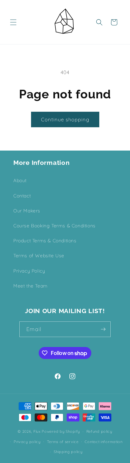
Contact (22, 196)
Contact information (103, 441)
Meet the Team (30, 286)
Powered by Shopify (61, 431)
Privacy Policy (29, 271)
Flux (37, 431)
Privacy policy (27, 441)
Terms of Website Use (38, 256)
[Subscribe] (103, 329)
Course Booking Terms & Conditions (54, 226)
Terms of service (63, 441)
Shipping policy (68, 451)
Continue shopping (65, 119)
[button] (13, 22)
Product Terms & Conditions (45, 241)
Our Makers (26, 211)
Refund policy (99, 431)
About (20, 180)
